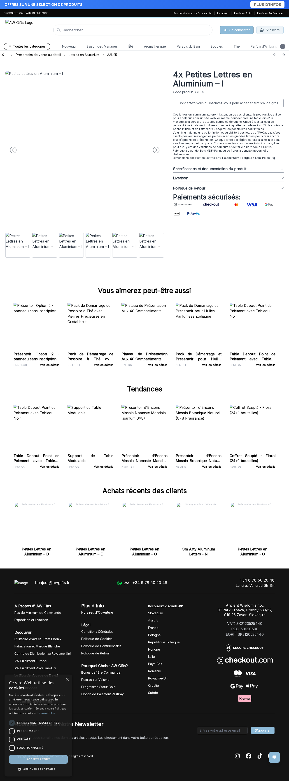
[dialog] (38, 725)
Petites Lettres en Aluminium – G (144, 551)
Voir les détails (49, 365)
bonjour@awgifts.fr (52, 582)
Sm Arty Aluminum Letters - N (198, 551)
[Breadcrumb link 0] (4, 54)
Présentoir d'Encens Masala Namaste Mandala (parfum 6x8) (144, 460)
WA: (145, 582)
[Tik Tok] (259, 756)
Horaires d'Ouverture (97, 612)
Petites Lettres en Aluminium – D (36, 551)
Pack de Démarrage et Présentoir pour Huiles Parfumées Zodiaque (198, 359)
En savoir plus (46, 713)
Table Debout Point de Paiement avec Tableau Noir (252, 359)
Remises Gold (243, 13)
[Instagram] (237, 756)
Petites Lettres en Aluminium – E (90, 551)
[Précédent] (274, 54)
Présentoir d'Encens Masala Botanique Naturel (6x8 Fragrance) (198, 460)
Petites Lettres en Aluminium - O (252, 551)
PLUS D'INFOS (267, 4)
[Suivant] (283, 54)
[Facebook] (248, 756)
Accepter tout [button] (38, 759)
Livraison (222, 13)
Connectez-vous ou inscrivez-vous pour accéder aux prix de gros (228, 103)
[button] (38, 769)
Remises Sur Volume (270, 13)
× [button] (67, 679)
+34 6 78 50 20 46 (257, 580)
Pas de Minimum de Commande (192, 13)
